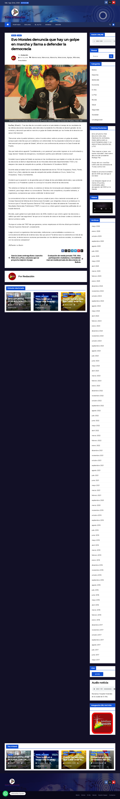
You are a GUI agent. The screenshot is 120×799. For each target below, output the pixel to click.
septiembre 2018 (98, 580)
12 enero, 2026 (98, 763)
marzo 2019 (96, 550)
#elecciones (62, 57)
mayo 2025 (96, 261)
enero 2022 (96, 445)
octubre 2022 (97, 401)
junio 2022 (95, 421)
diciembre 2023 (97, 331)
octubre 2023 (97, 341)
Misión (58, 24)
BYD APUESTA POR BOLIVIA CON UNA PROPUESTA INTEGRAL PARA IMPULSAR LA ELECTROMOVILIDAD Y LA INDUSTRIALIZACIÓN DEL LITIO (102, 140)
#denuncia (45, 57)
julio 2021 (95, 475)
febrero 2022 (96, 440)
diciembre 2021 (97, 450)
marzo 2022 (96, 435)
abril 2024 (95, 316)
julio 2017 (95, 650)
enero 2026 (96, 231)
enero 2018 (96, 620)
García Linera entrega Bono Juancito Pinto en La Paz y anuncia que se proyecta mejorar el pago (27, 258)
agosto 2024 (96, 306)
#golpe (69, 57)
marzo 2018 (96, 610)
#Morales (76, 57)
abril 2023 (95, 371)
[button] (110, 25)
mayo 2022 (96, 425)
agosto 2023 (96, 351)
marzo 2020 (96, 505)
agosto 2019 (96, 525)
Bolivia (28, 24)
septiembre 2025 (98, 241)
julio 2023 (95, 356)
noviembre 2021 (97, 455)
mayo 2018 (96, 600)
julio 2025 (95, 251)
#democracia (36, 57)
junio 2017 (95, 655)
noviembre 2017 (98, 630)
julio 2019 (95, 530)
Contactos (112, 795)
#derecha (53, 57)
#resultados (22, 60)
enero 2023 (96, 386)
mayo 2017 (96, 660)
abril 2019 (95, 545)
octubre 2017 (96, 635)
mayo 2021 (96, 485)
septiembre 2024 (98, 301)
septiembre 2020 (98, 500)
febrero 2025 (96, 276)
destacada (45, 296)
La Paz (19, 35)
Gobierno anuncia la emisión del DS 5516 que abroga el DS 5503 (102, 174)
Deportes (95, 75)
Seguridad (95, 110)
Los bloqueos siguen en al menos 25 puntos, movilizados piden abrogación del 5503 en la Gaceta (101, 185)
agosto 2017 (96, 645)
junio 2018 (95, 595)
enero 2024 (96, 326)
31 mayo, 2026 (15, 763)
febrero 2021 (96, 495)
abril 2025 (95, 266)
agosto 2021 (96, 470)
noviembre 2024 (98, 291)
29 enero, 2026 (42, 763)
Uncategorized (97, 120)
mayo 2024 (96, 311)
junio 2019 (95, 535)
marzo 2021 (96, 490)
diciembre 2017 (97, 625)
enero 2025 (96, 281)
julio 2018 (95, 590)
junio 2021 (95, 480)
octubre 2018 (96, 575)
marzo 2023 (96, 376)
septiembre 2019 (98, 520)
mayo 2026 (96, 226)
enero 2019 (96, 560)
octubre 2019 (96, 515)
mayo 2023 (96, 366)
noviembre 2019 (98, 510)
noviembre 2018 (98, 570)
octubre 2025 (97, 236)
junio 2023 (95, 361)
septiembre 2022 (98, 406)
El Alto (38, 24)
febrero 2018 (96, 615)
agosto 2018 (96, 585)
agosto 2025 (96, 246)
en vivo (97, 674)
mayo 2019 (96, 540)
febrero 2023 (96, 381)
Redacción (24, 55)
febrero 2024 (97, 321)
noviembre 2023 (98, 336)
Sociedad (95, 115)
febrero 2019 (96, 555)
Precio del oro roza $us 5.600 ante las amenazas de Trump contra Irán (102, 165)
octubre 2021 (96, 460)
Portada (17, 24)
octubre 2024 (97, 296)
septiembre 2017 (98, 640)
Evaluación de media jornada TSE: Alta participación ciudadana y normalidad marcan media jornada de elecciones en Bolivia (63, 259)
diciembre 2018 (97, 565)
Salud (94, 105)
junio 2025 (95, 256)
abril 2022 (95, 430)
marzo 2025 (96, 271)
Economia (72, 294)
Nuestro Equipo (102, 795)
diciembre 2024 (97, 286)
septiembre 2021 (98, 465)
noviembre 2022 (98, 396)
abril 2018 (95, 605)
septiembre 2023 (98, 346)
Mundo (48, 24)
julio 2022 (95, 416)
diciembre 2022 (97, 391)
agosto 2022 (96, 411)
